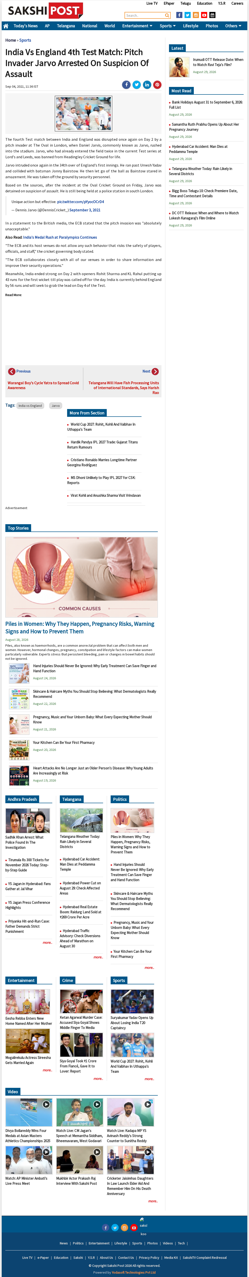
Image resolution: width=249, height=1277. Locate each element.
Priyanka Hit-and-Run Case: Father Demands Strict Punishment (27, 926)
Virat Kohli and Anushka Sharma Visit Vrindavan (106, 495)
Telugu (185, 3)
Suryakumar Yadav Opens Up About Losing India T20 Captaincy (132, 1022)
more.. (47, 942)
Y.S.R (221, 3)
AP (47, 25)
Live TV (152, 3)
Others (231, 25)
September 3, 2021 (85, 209)
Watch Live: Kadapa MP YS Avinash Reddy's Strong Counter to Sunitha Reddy (127, 1135)
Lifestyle (190, 25)
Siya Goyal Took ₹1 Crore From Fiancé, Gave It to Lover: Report (78, 1066)
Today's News (26, 25)
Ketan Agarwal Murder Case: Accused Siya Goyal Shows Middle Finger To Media (81, 1022)
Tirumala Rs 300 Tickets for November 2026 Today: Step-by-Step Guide (27, 865)
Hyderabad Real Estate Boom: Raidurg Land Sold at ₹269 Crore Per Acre (80, 911)
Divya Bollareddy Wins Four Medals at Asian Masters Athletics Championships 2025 (27, 1135)
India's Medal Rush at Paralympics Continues (60, 237)
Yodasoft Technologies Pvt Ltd (134, 1272)
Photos (212, 25)
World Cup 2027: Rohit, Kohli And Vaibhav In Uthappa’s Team (132, 1066)
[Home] (46, 10)
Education (204, 3)
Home (6, 25)
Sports (166, 25)
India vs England (30, 405)
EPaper (169, 3)
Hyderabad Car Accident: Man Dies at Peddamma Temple (80, 864)
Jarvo (56, 405)
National (89, 25)
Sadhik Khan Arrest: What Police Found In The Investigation (24, 842)
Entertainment (135, 25)
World (110, 25)
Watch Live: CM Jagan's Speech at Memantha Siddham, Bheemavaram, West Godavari (79, 1135)
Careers (237, 3)
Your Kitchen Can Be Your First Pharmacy (64, 742)
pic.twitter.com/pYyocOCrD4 (80, 201)
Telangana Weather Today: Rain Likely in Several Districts (80, 841)
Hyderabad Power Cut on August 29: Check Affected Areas (80, 888)
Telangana (66, 25)
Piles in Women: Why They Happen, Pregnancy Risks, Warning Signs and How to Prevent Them (79, 627)
